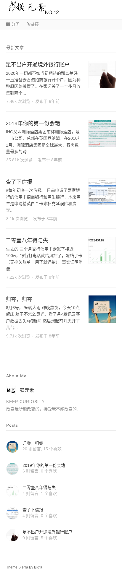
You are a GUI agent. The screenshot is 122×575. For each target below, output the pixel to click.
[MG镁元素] (29, 13)
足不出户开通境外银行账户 (38, 65)
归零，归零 (19, 299)
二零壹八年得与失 (27, 240)
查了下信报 (19, 182)
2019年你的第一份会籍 (33, 123)
